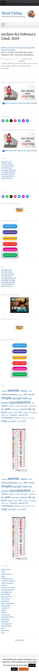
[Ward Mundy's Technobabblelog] (19, 14)
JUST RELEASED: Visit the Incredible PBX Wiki (21, 103)
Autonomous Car (7, 574)
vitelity (23, 418)
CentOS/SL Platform (8, 581)
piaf (7, 408)
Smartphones (6, 615)
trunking (21, 415)
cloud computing (9, 394)
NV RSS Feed (19, 640)
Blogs (3, 576)
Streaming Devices (7, 617)
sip (29, 409)
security (23, 409)
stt (8, 415)
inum (33, 403)
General (4, 585)
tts (27, 415)
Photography (5, 606)
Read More (23, 669)
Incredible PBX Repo (8, 172)
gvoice (5, 402)
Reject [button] (14, 669)
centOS (30, 391)
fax (25, 394)
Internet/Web (5, 594)
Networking (24, 406)
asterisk (13, 390)
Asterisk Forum (6, 162)
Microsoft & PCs (6, 597)
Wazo (14, 421)
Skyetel (10, 412)
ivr (14, 406)
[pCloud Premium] (19, 305)
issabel (11, 406)
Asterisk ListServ (7, 164)
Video (3, 628)
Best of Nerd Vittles (7, 166)
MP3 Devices (5, 599)
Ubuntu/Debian (6, 626)
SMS (20, 412)
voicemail (32, 418)
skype (16, 412)
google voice (20, 398)
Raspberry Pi (5, 608)
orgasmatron (33, 406)
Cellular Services (6, 579)
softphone (26, 412)
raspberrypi (15, 409)
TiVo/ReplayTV (6, 624)
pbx (2, 409)
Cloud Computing (7, 583)
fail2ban (20, 394)
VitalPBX (17, 418)
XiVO (24, 421)
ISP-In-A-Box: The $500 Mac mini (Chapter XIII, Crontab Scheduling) (17, 53)
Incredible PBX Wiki (8, 174)
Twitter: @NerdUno (7, 176)
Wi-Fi (19, 421)
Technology (5, 619)
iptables (4, 406)
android (3, 391)
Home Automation (7, 590)
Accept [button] (32, 665)
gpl (30, 398)
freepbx (6, 398)
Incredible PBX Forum (8, 170)
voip (4, 421)
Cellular (23, 391)
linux (17, 406)
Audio (3, 572)
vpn (9, 421)
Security (4, 612)
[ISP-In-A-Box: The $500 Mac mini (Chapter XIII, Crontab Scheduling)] (19, 49)
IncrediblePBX (20, 402)
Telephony (13, 415)
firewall (31, 395)
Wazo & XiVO (5, 631)
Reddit (3, 610)
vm (27, 418)
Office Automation (7, 603)
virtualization (7, 418)
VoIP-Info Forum (7, 178)
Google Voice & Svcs (8, 588)
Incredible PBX (6, 592)
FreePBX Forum (6, 168)
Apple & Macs (6, 570)
